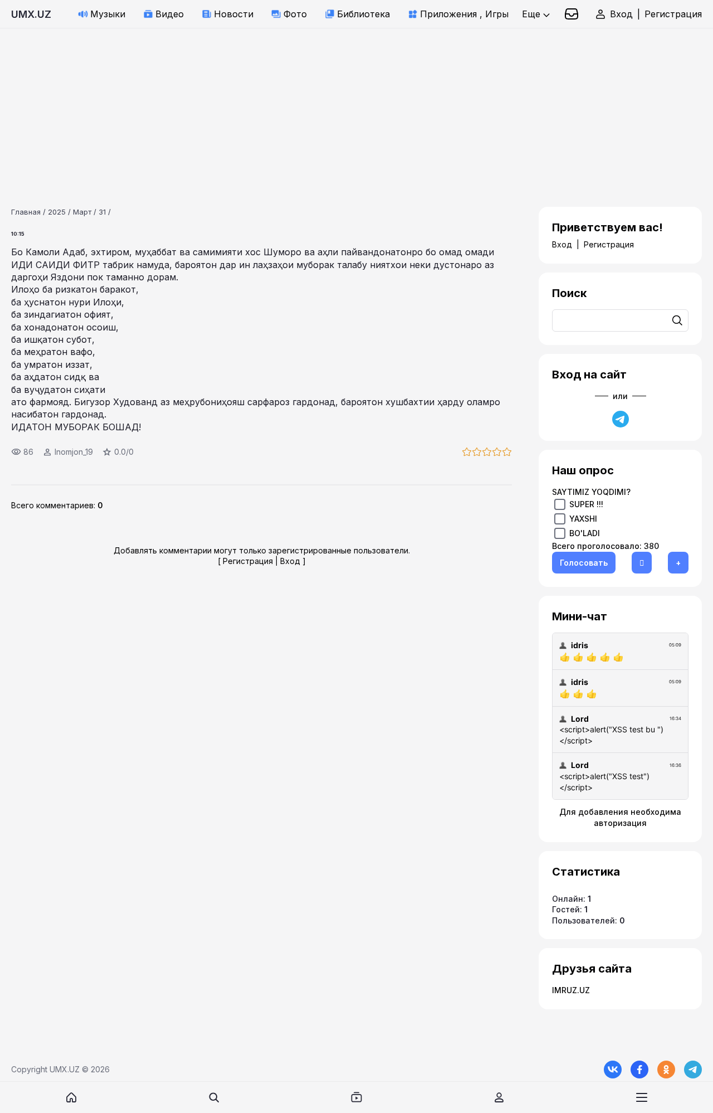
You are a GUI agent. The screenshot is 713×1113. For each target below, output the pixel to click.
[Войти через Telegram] (620, 419)
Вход (621, 14)
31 (102, 211)
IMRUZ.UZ (571, 990)
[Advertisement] (334, 106)
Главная (26, 211)
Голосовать (584, 562)
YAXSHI (583, 518)
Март (82, 211)
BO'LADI (584, 533)
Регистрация (673, 14)
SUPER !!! (586, 504)
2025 (57, 211)
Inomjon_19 (74, 451)
